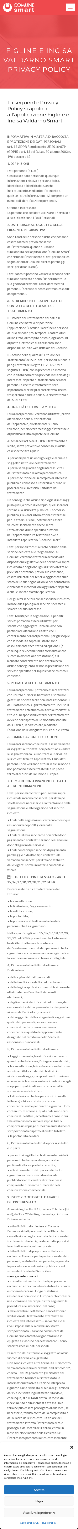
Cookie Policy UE (29, 1522)
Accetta (39, 1490)
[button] (72, 1447)
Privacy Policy (48, 1522)
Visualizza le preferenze (39, 1512)
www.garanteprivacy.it (22, 1276)
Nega (39, 1501)
